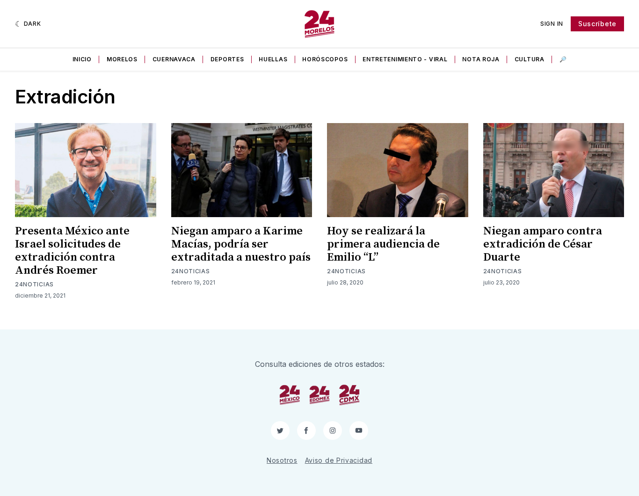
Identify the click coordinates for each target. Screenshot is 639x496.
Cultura (530, 59)
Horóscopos (325, 59)
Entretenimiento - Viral (405, 59)
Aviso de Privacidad (338, 460)
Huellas (273, 59)
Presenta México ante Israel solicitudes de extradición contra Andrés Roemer (72, 250)
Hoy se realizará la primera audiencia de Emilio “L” (383, 244)
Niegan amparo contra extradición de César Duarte (542, 244)
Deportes (227, 59)
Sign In (551, 23)
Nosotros (282, 460)
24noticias (34, 284)
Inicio (82, 59)
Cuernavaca (174, 59)
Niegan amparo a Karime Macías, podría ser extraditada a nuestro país (241, 244)
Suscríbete (597, 24)
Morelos (122, 59)
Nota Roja (480, 59)
